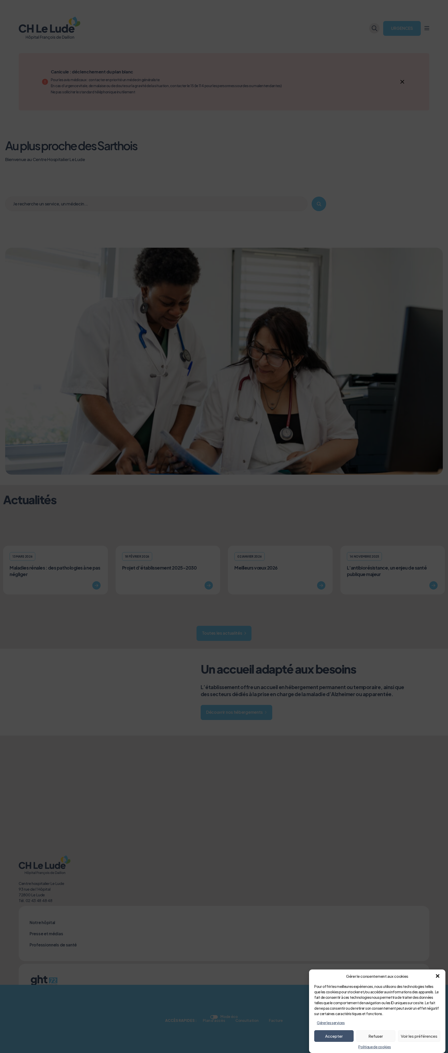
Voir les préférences (419, 1036)
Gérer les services (331, 1022)
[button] (437, 976)
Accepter (334, 1036)
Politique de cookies (374, 1046)
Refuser (375, 1036)
